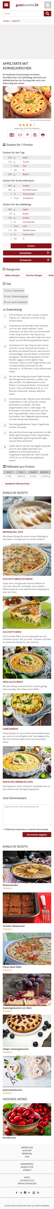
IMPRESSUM (27, 1147)
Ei (24, 170)
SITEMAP (27, 1170)
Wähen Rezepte (12, 275)
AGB (27, 1156)
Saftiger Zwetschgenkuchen (16, 1049)
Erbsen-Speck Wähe (12, 966)
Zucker (26, 161)
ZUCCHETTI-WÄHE (12, 631)
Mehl (25, 157)
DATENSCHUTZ (27, 1180)
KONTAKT (27, 1150)
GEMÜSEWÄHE (10, 728)
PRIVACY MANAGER (27, 1183)
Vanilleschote (29, 230)
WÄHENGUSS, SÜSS (13, 531)
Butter (26, 174)
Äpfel (25, 209)
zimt (25, 226)
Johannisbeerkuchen (12, 1089)
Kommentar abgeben (37, 834)
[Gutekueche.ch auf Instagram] (25, 1193)
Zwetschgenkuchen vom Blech (17, 1008)
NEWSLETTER (27, 1167)
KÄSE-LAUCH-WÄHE (13, 681)
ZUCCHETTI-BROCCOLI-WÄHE (18, 579)
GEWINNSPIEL (27, 1164)
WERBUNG (27, 1153)
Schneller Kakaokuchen (14, 926)
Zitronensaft (28, 193)
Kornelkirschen (30, 189)
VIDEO (27, 1177)
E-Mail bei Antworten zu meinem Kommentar (26, 829)
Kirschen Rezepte (34, 275)
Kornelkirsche (9, 1137)
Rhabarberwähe (10, 885)
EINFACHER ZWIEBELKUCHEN (18, 781)
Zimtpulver (28, 198)
